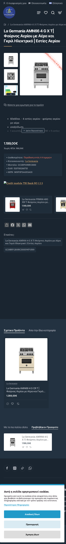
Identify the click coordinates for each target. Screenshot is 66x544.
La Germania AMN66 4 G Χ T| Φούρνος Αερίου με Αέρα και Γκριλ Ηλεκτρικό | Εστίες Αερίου (33, 242)
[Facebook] (7, 468)
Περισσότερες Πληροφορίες (16, 504)
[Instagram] (15, 468)
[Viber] (30, 468)
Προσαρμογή (32, 524)
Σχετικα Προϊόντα (14, 330)
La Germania (31, 161)
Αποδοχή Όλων (32, 514)
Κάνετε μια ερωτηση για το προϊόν (26, 105)
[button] (11, 54)
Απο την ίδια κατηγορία (42, 330)
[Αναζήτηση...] (52, 12)
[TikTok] (22, 468)
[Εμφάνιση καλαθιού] (59, 12)
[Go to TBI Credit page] (23, 183)
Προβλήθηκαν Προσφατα (45, 427)
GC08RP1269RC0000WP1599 (19, 249)
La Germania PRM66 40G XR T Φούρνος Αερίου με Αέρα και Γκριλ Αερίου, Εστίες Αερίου (35, 201)
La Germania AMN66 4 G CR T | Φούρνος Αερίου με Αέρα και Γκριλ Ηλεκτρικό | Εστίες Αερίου (24, 390)
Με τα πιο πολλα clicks (16, 427)
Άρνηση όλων (32, 534)
